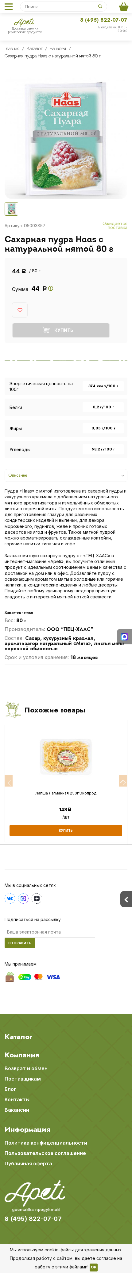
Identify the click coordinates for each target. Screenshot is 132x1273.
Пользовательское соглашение (45, 1153)
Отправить (20, 943)
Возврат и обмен (26, 1068)
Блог (10, 1089)
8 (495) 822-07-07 (103, 19)
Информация (27, 1129)
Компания (22, 1055)
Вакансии (17, 1110)
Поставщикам (23, 1079)
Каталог (18, 1037)
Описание (17, 475)
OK (93, 1267)
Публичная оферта (28, 1163)
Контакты (17, 1099)
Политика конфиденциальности (46, 1143)
